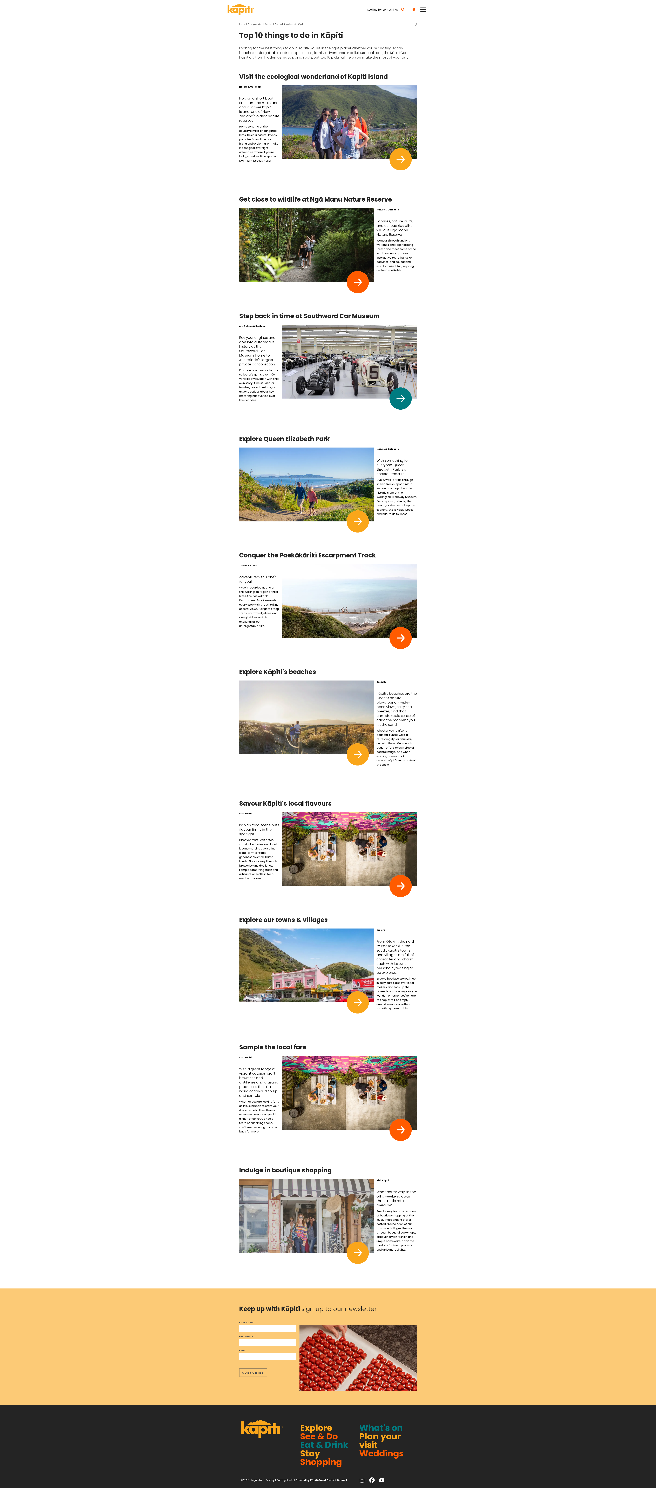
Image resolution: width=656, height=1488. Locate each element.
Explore (316, 1428)
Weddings (381, 1453)
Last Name (246, 1336)
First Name (246, 1322)
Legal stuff (257, 1480)
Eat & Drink (324, 1445)
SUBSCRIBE (253, 1373)
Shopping (321, 1462)
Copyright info (284, 1480)
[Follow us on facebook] (372, 1480)
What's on (381, 1428)
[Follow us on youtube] (382, 1480)
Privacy (270, 1480)
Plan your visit (380, 1440)
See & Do (319, 1436)
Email (243, 1350)
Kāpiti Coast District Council (328, 1480)
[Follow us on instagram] (362, 1480)
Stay (310, 1453)
